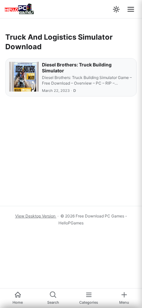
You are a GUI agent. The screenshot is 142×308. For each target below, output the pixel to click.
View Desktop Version (35, 215)
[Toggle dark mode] (116, 9)
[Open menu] (130, 9)
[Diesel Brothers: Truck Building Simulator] (24, 77)
